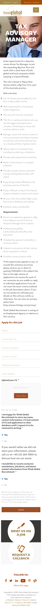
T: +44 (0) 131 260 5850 (21, 602)
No (5, 441)
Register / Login (10, 2)
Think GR (12, 13)
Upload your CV (10, 380)
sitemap (9, 600)
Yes (6, 434)
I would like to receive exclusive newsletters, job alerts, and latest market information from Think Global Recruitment (21, 467)
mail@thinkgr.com (21, 605)
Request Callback (32, 2)
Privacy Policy (8, 501)
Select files (21, 395)
